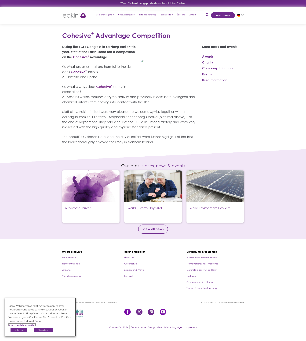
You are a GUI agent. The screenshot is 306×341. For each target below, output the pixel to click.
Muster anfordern (223, 15)
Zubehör (66, 269)
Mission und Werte (134, 269)
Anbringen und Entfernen (200, 282)
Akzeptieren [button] (43, 330)
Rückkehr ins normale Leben (201, 257)
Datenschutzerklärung (143, 327)
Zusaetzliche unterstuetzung (201, 288)
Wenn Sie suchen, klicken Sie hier (153, 3)
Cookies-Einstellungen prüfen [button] (22, 325)
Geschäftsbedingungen (170, 327)
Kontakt (192, 15)
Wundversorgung (71, 275)
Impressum (191, 327)
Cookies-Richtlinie (118, 327)
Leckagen (191, 275)
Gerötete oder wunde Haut (201, 269)
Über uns (181, 15)
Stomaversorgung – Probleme (202, 263)
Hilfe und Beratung (147, 15)
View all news (153, 229)
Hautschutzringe (71, 263)
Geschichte (130, 263)
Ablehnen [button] (19, 330)
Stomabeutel (69, 257)
